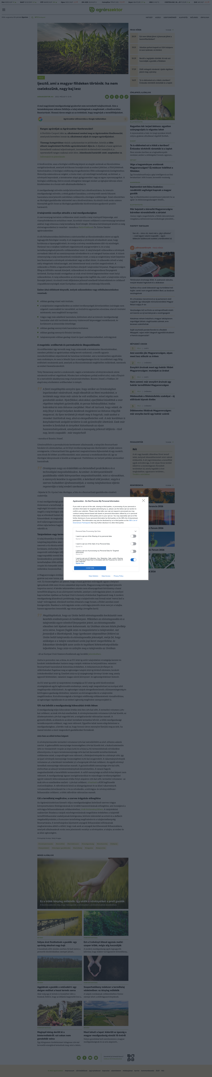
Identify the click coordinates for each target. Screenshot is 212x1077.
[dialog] (106, 538)
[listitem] (106, 531)
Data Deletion (93, 576)
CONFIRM (90, 568)
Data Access (106, 576)
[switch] (133, 536)
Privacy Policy (118, 576)
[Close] (144, 501)
